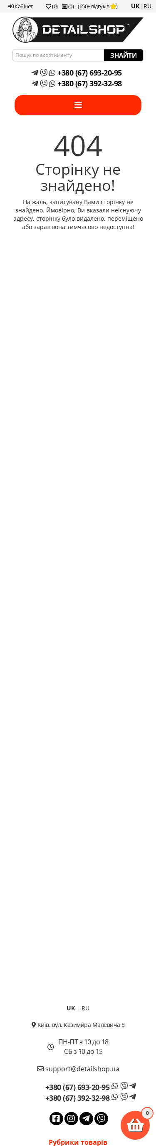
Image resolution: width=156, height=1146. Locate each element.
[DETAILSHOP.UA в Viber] (101, 1118)
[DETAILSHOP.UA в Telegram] (86, 1118)
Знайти (123, 55)
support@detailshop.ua (81, 1068)
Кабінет (23, 6)
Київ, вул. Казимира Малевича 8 (80, 1025)
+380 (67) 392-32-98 (89, 83)
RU (147, 6)
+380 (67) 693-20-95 (89, 73)
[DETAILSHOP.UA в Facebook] (56, 1118)
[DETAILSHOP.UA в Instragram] (71, 1118)
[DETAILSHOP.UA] (78, 30)
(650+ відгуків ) (98, 6)
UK (135, 6)
